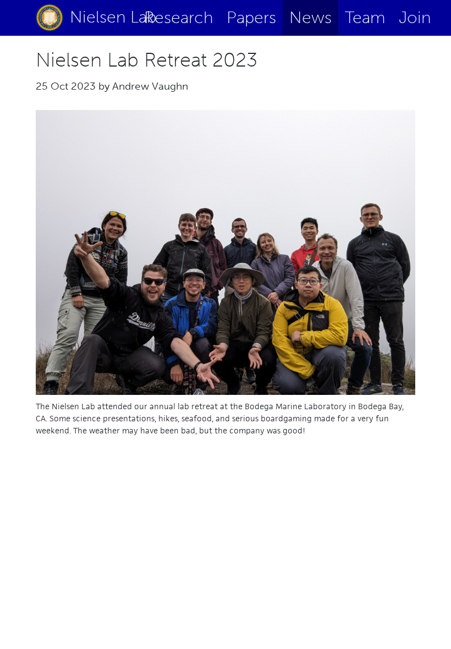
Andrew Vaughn (150, 86)
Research (178, 18)
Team (365, 18)
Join (415, 18)
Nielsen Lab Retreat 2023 (146, 60)
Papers (251, 18)
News (310, 18)
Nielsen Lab (97, 17)
